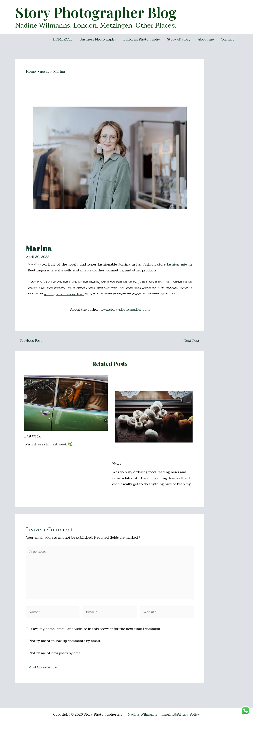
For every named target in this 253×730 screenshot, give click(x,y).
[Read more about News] (154, 417)
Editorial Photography (141, 39)
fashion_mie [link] (177, 264)
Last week (32, 435)
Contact (227, 39)
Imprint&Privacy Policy (181, 714)
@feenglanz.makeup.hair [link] (64, 294)
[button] (245, 5)
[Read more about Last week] (66, 403)
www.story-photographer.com (125, 309)
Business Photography (98, 39)
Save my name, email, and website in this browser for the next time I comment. (96, 629)
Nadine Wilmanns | (144, 714)
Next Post (194, 340)
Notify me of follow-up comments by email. (65, 641)
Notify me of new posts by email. (56, 653)
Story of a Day (179, 39)
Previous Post (29, 340)
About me (206, 39)
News (116, 463)
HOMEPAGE (63, 39)
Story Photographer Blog (96, 12)
